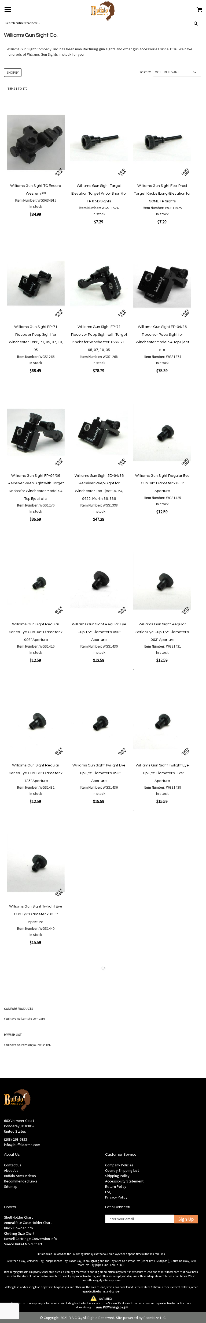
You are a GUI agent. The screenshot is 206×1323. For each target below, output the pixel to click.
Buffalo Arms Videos (20, 1175)
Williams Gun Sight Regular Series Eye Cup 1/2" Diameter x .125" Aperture (35, 773)
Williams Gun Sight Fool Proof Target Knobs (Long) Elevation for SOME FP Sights (162, 193)
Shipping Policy (117, 1175)
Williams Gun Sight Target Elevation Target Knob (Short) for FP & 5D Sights (99, 193)
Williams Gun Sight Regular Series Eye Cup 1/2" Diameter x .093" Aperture (162, 631)
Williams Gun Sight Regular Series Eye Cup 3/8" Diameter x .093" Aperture (35, 631)
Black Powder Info (18, 1228)
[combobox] (99, 23)
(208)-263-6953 (15, 1139)
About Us (11, 1170)
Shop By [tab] (13, 72)
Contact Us (12, 1165)
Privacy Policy (116, 1197)
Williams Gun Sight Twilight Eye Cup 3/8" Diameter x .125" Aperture (162, 773)
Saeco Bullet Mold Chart (23, 1244)
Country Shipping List (122, 1170)
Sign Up (186, 1219)
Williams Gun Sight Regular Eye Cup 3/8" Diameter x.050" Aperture (162, 483)
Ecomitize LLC (154, 1317)
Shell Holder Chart (18, 1217)
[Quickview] (58, 172)
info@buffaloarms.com (22, 1144)
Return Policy (115, 1186)
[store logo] (103, 12)
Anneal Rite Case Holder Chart (28, 1222)
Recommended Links (21, 1181)
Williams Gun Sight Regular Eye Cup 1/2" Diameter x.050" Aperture (99, 631)
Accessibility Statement (124, 1181)
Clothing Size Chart (19, 1233)
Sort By (145, 72)
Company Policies (119, 1165)
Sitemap (10, 1186)
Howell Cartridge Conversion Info (30, 1238)
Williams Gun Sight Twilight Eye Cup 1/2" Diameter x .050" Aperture (35, 914)
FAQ (108, 1191)
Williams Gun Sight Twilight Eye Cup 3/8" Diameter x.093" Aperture (99, 773)
